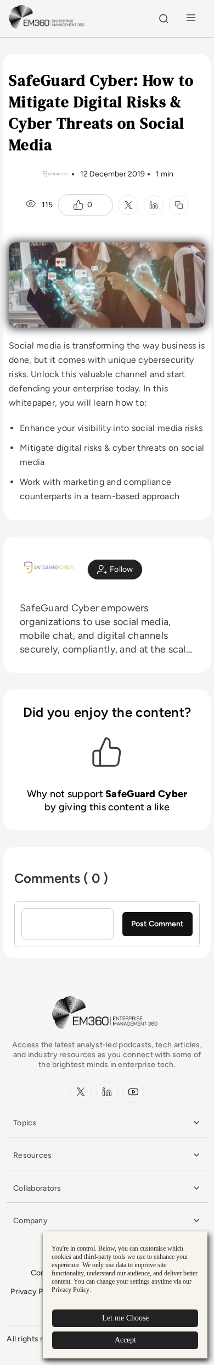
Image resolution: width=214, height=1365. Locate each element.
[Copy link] (179, 205)
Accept (125, 1340)
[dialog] (125, 1294)
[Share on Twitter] (128, 205)
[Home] (48, 27)
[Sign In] (115, 569)
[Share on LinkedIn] (154, 205)
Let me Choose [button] (125, 1318)
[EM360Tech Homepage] (107, 1034)
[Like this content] (78, 205)
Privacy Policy (35, 1291)
